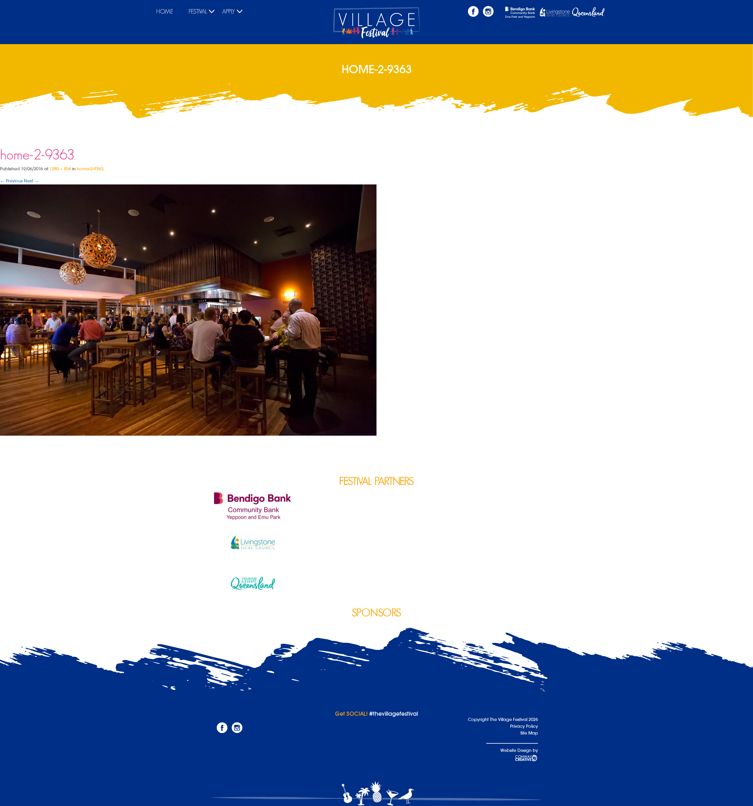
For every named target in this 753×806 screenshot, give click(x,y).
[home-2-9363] (188, 309)
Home (164, 11)
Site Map (529, 733)
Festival (198, 11)
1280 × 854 (60, 168)
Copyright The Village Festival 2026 (503, 719)
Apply (228, 11)
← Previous (11, 181)
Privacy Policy (524, 726)
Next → (31, 181)
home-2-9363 (90, 168)
